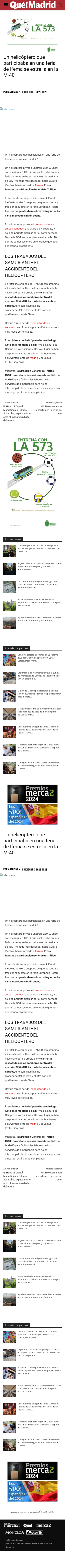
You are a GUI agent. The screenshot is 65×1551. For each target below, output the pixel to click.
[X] (14, 99)
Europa (39, 185)
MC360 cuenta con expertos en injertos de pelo (49, 410)
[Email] (52, 99)
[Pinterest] (22, 99)
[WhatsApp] (29, 99)
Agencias (13, 91)
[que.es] (32, 5)
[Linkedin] (45, 99)
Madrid (34, 357)
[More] (60, 99)
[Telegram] (37, 99)
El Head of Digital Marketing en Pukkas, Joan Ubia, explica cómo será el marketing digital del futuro (17, 413)
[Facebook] (6, 99)
